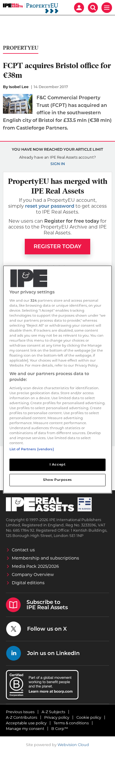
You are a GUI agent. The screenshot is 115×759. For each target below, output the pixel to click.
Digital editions (28, 582)
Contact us (23, 550)
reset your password (49, 206)
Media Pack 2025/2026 (35, 566)
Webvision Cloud (73, 745)
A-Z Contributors (21, 717)
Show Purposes (57, 480)
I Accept (58, 465)
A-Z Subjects (53, 712)
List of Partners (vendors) (31, 449)
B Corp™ (59, 728)
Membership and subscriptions (45, 558)
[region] (57, 379)
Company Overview (33, 574)
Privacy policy (56, 717)
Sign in (57, 164)
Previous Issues (20, 712)
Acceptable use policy (26, 723)
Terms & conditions (71, 723)
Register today (57, 246)
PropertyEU (20, 48)
